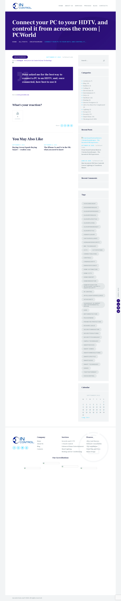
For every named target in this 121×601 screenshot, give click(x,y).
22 (103, 409)
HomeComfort (89, 277)
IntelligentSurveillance (93, 295)
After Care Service (92, 441)
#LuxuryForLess (90, 215)
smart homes (89, 348)
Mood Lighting (67, 449)
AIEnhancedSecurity (92, 242)
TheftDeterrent (90, 372)
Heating (85, 100)
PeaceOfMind (89, 318)
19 (93, 409)
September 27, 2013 (53, 57)
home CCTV (88, 273)
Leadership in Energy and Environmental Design (92, 305)
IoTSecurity (88, 299)
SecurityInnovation (91, 329)
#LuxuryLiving (89, 223)
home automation (90, 269)
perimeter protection (92, 321)
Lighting (86, 109)
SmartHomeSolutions (92, 352)
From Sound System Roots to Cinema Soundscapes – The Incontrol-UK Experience (91, 152)
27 (96, 412)
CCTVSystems (98, 250)
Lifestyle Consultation (94, 444)
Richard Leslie (68, 57)
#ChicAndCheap (90, 203)
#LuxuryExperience (91, 211)
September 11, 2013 (50, 144)
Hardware (86, 98)
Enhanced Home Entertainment (73, 446)
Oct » (88, 417)
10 (86, 407)
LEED (85, 310)
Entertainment (88, 93)
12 (93, 407)
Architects (86, 81)
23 (83, 412)
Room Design (90, 452)
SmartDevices (89, 345)
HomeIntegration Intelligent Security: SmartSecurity (92, 286)
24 (86, 412)
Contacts (40, 449)
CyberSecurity (89, 261)
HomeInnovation (90, 281)
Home (14, 42)
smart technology (91, 364)
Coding (85, 88)
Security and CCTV (68, 441)
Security (86, 114)
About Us (40, 444)
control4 (87, 257)
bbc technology (90, 246)
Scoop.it (20, 60)
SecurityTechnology (92, 337)
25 (90, 412)
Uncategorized (36, 42)
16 (83, 409)
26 (93, 412)
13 (96, 407)
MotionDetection (90, 314)
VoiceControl (89, 376)
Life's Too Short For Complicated (94, 105)
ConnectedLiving (90, 254)
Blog (84, 83)
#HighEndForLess (90, 207)
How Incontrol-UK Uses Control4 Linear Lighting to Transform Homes (92, 165)
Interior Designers (89, 102)
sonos (86, 368)
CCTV (85, 250)
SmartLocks (88, 360)
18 (90, 409)
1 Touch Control (67, 444)
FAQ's (85, 95)
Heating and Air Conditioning (72, 452)
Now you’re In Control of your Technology (38, 60)
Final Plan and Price (93, 449)
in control (88, 291)
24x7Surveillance (90, 238)
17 (86, 409)
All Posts (23, 42)
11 (90, 407)
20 (96, 409)
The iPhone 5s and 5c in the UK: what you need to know (57, 148)
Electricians (87, 91)
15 (103, 407)
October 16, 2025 (87, 145)
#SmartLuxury (89, 234)
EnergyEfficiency (90, 265)
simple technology (91, 341)
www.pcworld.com (23, 95)
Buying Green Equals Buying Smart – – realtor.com (24, 148)
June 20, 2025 (86, 160)
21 (100, 409)
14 (100, 407)
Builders (86, 86)
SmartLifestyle (90, 356)
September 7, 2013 (18, 144)
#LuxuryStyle (89, 230)
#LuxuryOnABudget (91, 226)
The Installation (91, 446)
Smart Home (87, 117)
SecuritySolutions (91, 333)
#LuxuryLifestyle (90, 219)
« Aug (83, 417)
